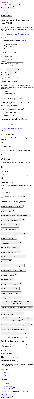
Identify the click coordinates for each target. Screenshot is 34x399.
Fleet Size (3, 70)
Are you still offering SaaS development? (11, 220)
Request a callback (15, 4)
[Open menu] (13, 7)
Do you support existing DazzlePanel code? (12, 270)
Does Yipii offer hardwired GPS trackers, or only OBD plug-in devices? (17, 308)
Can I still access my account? (9, 247)
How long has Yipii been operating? (10, 298)
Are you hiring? (5, 261)
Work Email (4, 63)
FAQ (5, 374)
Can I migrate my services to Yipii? (10, 284)
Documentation (8, 388)
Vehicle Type (4, 73)
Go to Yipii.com (5, 350)
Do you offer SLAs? (6, 279)
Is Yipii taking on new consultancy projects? (12, 234)
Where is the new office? (7, 238)
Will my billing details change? (9, 229)
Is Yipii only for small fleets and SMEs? (11, 314)
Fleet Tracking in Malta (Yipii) (9, 34)
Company (3, 61)
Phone (2, 65)
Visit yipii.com (25, 40)
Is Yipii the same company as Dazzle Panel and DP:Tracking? (17, 303)
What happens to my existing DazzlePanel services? (14, 215)
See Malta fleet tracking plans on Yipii (11, 109)
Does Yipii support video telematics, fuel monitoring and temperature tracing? (17, 319)
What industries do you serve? (9, 289)
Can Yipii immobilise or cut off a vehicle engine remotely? (15, 325)
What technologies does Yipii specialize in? (12, 256)
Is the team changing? (7, 211)
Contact (7, 4)
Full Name (4, 59)
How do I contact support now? (9, 224)
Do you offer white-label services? (9, 252)
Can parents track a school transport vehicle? (12, 334)
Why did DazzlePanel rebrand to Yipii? (11, 206)
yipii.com (6, 383)
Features (3, 4)
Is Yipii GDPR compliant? (7, 275)
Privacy (3, 394)
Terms (6, 394)
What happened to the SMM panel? (10, 243)
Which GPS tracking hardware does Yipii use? (13, 329)
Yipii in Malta (8, 386)
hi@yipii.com (23, 337)
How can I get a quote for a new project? (11, 266)
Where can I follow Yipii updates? (9, 293)
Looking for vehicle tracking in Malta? (11, 128)
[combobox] (13, 69)
